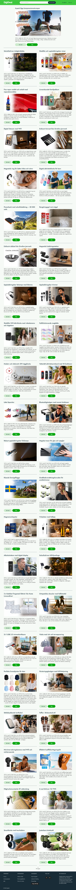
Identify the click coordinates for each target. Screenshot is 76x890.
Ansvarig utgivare (7, 879)
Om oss (70, 2)
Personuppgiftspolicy (21, 879)
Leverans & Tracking (35, 879)
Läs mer (20, 44)
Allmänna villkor (20, 876)
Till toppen (38, 868)
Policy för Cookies (20, 881)
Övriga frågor (33, 881)
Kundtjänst (64, 2)
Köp (32, 44)
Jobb (4, 881)
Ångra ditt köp (35, 883)
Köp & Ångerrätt (34, 876)
